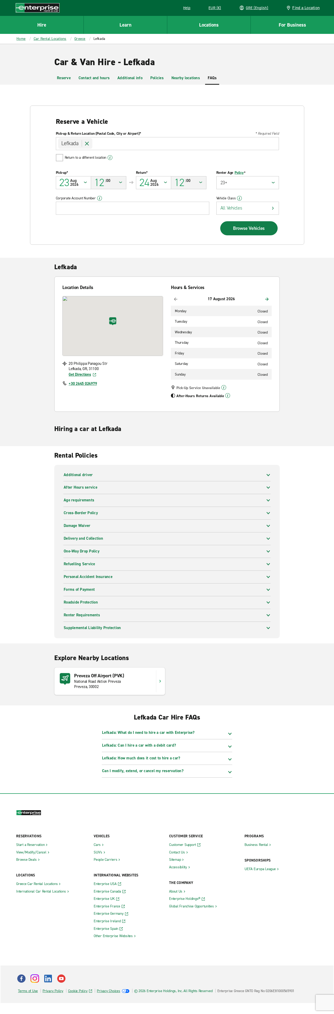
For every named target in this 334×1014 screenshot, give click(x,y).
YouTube (61, 978)
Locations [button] (209, 25)
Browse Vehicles (249, 228)
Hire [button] (41, 25)
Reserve (64, 78)
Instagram (34, 978)
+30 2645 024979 (83, 383)
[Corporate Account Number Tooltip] (99, 198)
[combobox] (167, 143)
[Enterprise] (37, 7)
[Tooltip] (223, 387)
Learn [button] (126, 25)
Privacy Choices (108, 990)
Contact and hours (94, 78)
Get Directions (80, 374)
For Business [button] (292, 25)
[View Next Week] (267, 299)
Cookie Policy (78, 990)
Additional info (129, 78)
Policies (157, 78)
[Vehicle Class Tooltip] (239, 198)
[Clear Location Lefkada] (87, 143)
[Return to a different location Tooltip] (110, 157)
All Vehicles (231, 208)
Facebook (21, 978)
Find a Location (306, 7)
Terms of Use (28, 990)
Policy (239, 172)
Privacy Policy (53, 990)
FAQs (212, 78)
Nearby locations (185, 78)
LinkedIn (48, 978)
